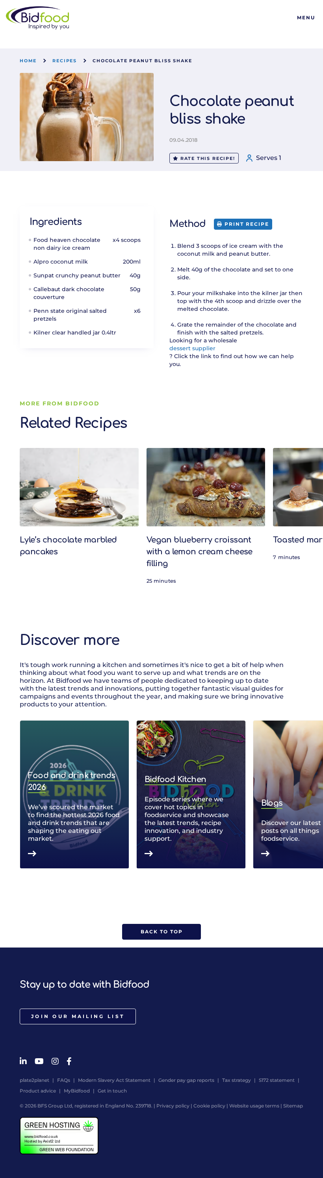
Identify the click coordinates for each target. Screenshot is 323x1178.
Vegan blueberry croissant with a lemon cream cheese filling (199, 551)
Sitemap (293, 1106)
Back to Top (162, 932)
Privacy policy (172, 1106)
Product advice (38, 1091)
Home (28, 60)
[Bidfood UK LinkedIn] (23, 1061)
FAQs (63, 1080)
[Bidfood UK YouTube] (39, 1061)
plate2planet (34, 1080)
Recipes (64, 60)
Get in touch (112, 1091)
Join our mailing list (77, 1016)
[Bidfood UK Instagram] (55, 1061)
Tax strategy (236, 1080)
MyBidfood (77, 1091)
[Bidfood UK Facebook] (69, 1061)
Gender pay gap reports (186, 1080)
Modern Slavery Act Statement (114, 1080)
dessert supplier (192, 348)
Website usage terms (254, 1106)
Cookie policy (209, 1106)
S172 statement (277, 1080)
